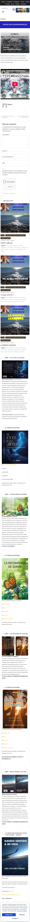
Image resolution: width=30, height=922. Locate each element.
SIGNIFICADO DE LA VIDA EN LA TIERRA (8, 117)
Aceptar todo (9, 914)
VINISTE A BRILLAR (6, 243)
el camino (17, 247)
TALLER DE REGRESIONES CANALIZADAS (22, 117)
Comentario (6, 134)
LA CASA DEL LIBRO (8, 619)
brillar (20, 245)
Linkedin (17, 4)
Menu (4, 19)
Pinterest (23, 4)
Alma (6, 245)
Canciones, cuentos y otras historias (15, 235)
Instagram (16, 2)
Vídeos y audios (13, 43)
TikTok (22, 2)
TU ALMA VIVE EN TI (7, 295)
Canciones (4, 247)
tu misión (21, 301)
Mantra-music (4, 249)
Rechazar (22, 914)
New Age (12, 249)
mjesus (14, 45)
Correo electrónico (8, 157)
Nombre (5, 151)
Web (3, 163)
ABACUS (5, 615)
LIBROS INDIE (7, 604)
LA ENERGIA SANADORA (8, 345)
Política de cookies (22, 911)
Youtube (7, 4)
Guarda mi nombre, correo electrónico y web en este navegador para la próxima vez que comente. (14, 173)
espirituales (24, 247)
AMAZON (5, 611)
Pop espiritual (19, 249)
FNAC (4, 608)
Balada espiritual (13, 245)
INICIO (3, 2)
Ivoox (12, 4)
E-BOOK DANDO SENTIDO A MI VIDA (11, 895)
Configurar (15, 918)
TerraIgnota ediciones (9, 465)
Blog (5, 43)
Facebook (9, 2)
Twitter (27, 2)
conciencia (11, 247)
